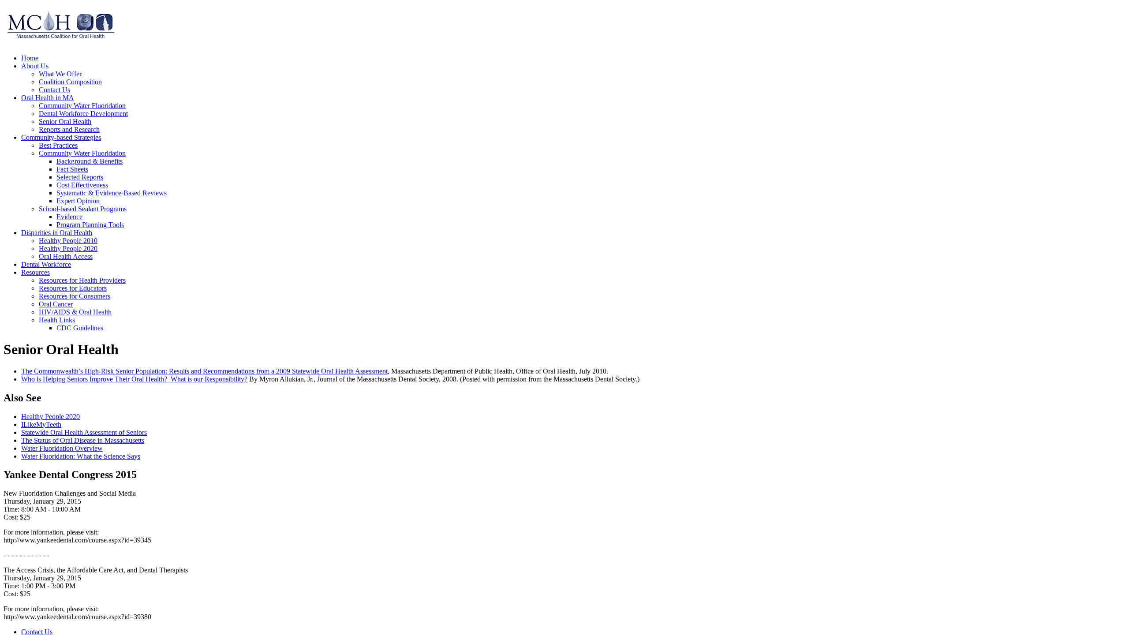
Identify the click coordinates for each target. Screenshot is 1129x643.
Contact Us (54, 89)
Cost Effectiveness (82, 185)
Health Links (57, 320)
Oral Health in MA (47, 97)
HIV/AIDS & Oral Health (75, 312)
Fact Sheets (72, 169)
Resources (35, 272)
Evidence (69, 217)
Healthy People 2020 (68, 248)
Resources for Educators (73, 288)
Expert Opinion (78, 201)
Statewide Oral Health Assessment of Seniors (84, 432)
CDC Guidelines (79, 328)
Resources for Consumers (74, 296)
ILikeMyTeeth (41, 424)
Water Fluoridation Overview (62, 448)
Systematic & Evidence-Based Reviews (111, 193)
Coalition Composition (70, 82)
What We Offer (60, 74)
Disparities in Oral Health (56, 232)
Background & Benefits (89, 161)
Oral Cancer (56, 304)
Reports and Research (69, 129)
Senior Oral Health (65, 121)
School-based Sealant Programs (83, 209)
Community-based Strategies (61, 137)
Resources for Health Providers (82, 280)
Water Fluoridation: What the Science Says (80, 456)
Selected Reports (79, 177)
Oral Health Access (66, 256)
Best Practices (58, 145)
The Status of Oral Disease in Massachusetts (82, 440)
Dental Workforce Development (83, 113)
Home (29, 58)
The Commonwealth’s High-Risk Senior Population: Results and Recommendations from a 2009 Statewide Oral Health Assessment (204, 371)
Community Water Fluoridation (82, 105)
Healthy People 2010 (68, 240)
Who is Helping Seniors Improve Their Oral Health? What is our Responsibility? (134, 379)
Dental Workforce (46, 264)
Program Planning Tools (90, 224)
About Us (35, 66)
